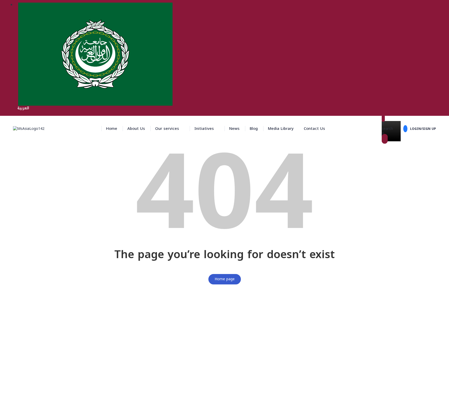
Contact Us (314, 128)
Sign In (43, 412)
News (234, 128)
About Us (136, 128)
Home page (225, 279)
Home (111, 128)
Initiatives (204, 128)
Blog (254, 128)
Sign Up (30, 412)
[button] (170, 128)
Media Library (281, 128)
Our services (167, 128)
